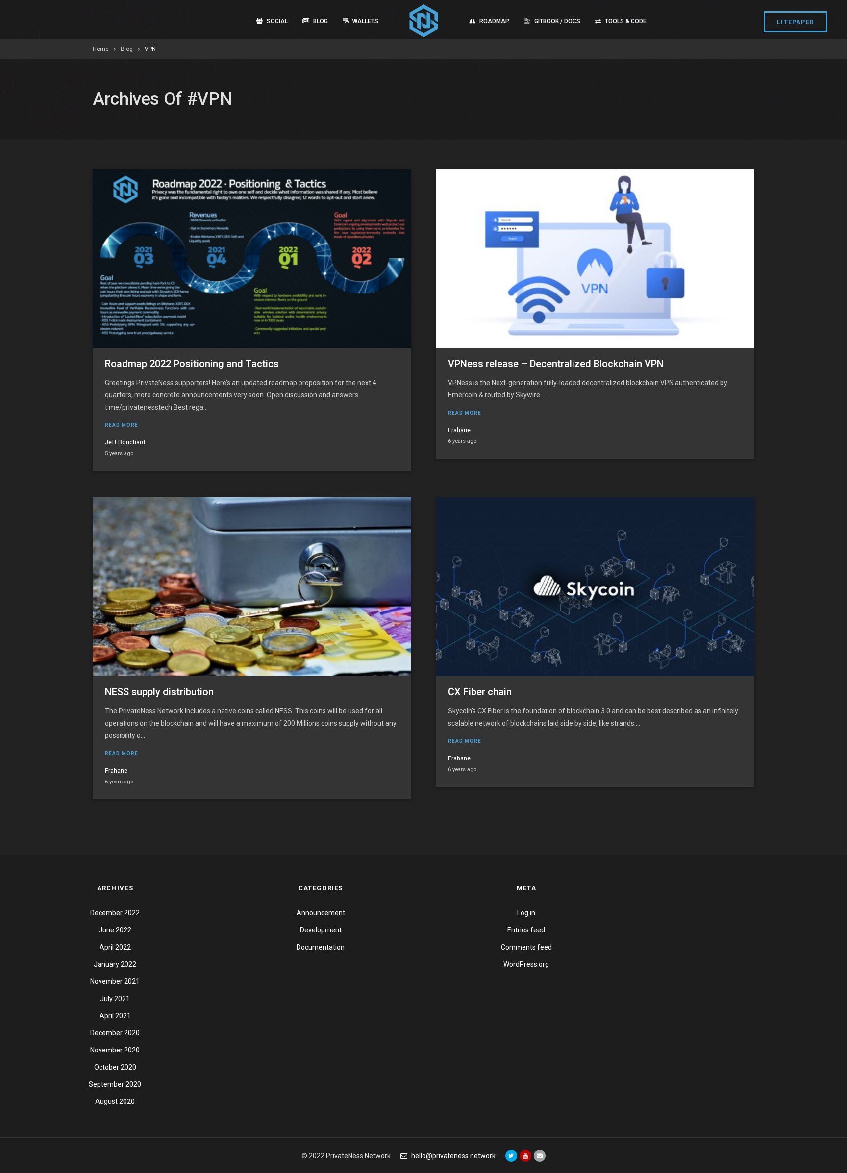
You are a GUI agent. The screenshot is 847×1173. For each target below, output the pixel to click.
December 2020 (115, 1033)
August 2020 (115, 1101)
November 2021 (115, 981)
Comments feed (526, 947)
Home (101, 49)
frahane (459, 430)
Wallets (365, 21)
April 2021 (115, 1016)
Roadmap (494, 21)
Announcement (321, 913)
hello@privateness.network (453, 1156)
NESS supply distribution (159, 692)
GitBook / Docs (557, 21)
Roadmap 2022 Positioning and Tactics (192, 363)
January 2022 (115, 964)
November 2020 (115, 1050)
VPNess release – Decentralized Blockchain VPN (556, 363)
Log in (526, 913)
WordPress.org (526, 964)
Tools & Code (626, 21)
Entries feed (526, 930)
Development (321, 930)
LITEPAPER (795, 22)
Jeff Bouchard (125, 442)
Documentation (321, 947)
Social (277, 21)
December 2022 (115, 913)
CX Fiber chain (480, 692)
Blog (320, 21)
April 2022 (115, 947)
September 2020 (115, 1084)
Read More (121, 425)
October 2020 (115, 1067)
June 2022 (115, 930)
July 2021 (115, 998)
